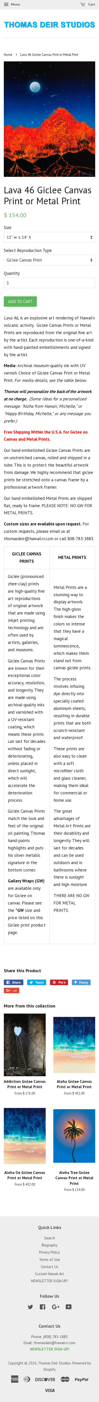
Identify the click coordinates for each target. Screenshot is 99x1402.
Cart (91, 4)
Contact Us (49, 1266)
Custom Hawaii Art (49, 1273)
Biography (49, 1245)
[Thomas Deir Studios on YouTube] (69, 1307)
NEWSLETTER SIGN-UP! (49, 1280)
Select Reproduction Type (28, 250)
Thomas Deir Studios (54, 1363)
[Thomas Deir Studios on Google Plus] (55, 1307)
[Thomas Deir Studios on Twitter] (30, 1307)
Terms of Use (49, 1259)
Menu (15, 4)
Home (8, 55)
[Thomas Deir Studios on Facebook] (42, 1307)
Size (7, 227)
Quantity (12, 273)
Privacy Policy (49, 1252)
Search (49, 1238)
